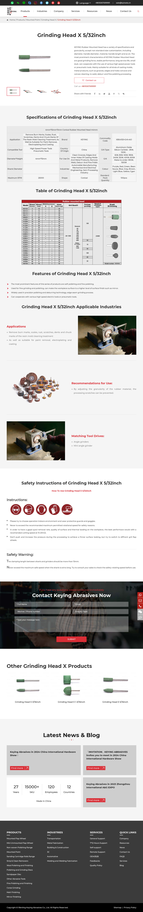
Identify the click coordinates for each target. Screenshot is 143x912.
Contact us (89, 80)
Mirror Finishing (14, 897)
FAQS (122, 856)
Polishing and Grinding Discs (20, 870)
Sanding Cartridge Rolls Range (21, 856)
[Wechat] (140, 611)
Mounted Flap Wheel (16, 839)
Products (25, 11)
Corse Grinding (13, 888)
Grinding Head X (48, 20)
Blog (122, 865)
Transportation (54, 839)
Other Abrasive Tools (16, 879)
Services (75, 11)
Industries (42, 11)
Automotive (52, 856)
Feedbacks (95, 861)
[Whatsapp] (140, 595)
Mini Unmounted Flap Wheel (20, 843)
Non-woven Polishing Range (20, 847)
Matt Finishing (13, 892)
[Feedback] (140, 617)
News (109, 11)
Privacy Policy (130, 908)
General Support (97, 839)
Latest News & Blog (71, 735)
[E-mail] (140, 600)
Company (59, 11)
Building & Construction (58, 847)
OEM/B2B (94, 856)
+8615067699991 (102, 3)
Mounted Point (33, 20)
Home (12, 20)
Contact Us (125, 11)
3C (48, 852)
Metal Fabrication (55, 843)
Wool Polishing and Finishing (20, 865)
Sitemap (117, 908)
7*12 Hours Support (98, 843)
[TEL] (140, 606)
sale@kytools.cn (123, 3)
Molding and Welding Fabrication (62, 861)
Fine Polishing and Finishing (19, 883)
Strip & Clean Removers (17, 861)
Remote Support (97, 852)
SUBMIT (71, 639)
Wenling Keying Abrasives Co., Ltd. (34, 908)
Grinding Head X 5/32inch (69, 20)
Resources (92, 11)
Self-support (95, 847)
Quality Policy (96, 865)
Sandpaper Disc (14, 874)
